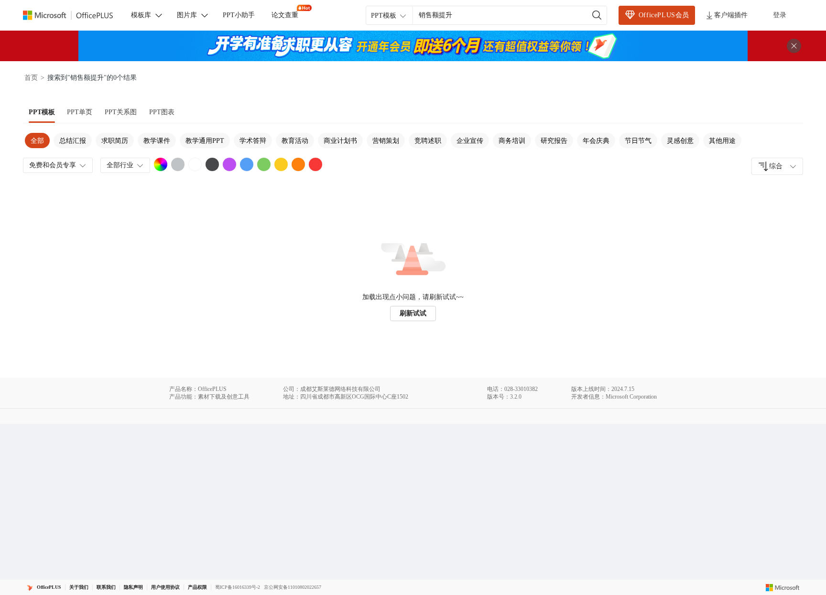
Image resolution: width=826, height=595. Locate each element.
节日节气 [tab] (638, 140)
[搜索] (597, 15)
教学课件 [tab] (156, 140)
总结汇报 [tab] (72, 140)
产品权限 (197, 587)
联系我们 (106, 587)
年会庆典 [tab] (596, 140)
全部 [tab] (37, 140)
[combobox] (777, 166)
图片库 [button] (187, 15)
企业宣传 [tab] (469, 140)
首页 (31, 77)
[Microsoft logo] (783, 587)
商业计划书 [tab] (340, 140)
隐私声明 (133, 587)
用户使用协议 (165, 587)
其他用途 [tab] (722, 140)
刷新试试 (413, 313)
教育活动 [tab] (295, 140)
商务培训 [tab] (512, 140)
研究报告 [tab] (554, 140)
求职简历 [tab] (114, 140)
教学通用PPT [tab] (204, 140)
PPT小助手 (239, 15)
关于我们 (78, 587)
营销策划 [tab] (385, 140)
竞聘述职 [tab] (427, 140)
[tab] (42, 112)
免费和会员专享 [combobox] (52, 165)
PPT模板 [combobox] (383, 15)
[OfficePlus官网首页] (73, 15)
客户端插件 (731, 15)
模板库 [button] (141, 15)
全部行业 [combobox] (120, 165)
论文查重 (285, 15)
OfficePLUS (49, 587)
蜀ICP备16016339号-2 (237, 587)
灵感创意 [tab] (680, 140)
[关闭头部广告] (794, 46)
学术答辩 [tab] (252, 140)
